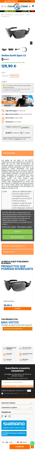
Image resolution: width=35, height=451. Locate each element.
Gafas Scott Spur (9, 301)
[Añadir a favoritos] (32, 446)
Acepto (17, 232)
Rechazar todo (17, 237)
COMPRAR (20, 446)
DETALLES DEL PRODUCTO (14, 246)
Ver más (24, 139)
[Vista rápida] (19, 300)
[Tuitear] (4, 82)
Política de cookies (9, 227)
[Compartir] (2, 82)
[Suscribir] (17, 386)
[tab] (17, 153)
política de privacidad (23, 393)
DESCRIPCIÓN (9, 153)
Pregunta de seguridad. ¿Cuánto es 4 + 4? (14, 390)
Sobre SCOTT (9, 252)
